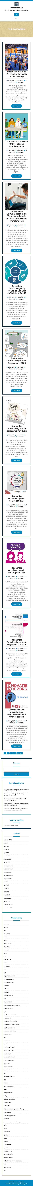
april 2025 (6, 891)
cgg (5, 972)
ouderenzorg (7, 1112)
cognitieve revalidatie (9, 976)
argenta (6, 927)
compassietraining (9, 982)
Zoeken (16, 763)
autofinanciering (8, 943)
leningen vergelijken (9, 1099)
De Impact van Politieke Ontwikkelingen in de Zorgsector (17, 143)
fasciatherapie (8, 1002)
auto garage (7, 933)
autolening (6, 946)
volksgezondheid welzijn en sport (13, 1161)
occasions (6, 1105)
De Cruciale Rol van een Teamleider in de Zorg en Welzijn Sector (15, 799)
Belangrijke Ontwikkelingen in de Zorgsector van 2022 (17, 428)
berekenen (7, 966)
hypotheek (7, 1063)
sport (5, 1138)
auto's (5, 940)
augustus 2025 (8, 878)
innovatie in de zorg (9, 1076)
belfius (5, 963)
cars (5, 969)
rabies (5, 1125)
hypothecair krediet (9, 1047)
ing (4, 1073)
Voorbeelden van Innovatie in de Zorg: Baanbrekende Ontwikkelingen (16, 713)
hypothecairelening (9, 1060)
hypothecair (7, 1044)
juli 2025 (6, 882)
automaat (6, 950)
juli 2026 (6, 843)
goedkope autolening (9, 1028)
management (7, 1102)
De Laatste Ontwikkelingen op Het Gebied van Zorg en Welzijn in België (16, 289)
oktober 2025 (7, 872)
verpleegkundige (8, 1154)
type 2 (5, 1148)
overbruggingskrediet (10, 1115)
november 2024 (8, 908)
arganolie (6, 924)
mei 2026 (6, 849)
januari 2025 (7, 901)
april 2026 (6, 853)
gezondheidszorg (8, 1008)
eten (5, 998)
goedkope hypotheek (10, 1031)
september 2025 (8, 875)
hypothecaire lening (9, 1057)
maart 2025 (7, 895)
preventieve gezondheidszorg (12, 1122)
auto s (5, 937)
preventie (6, 1118)
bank (5, 956)
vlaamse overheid (8, 1157)
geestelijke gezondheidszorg (12, 1005)
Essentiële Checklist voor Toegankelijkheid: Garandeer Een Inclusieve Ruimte (16, 809)
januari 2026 (7, 862)
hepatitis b (6, 1041)
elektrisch (6, 992)
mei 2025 (6, 888)
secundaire (7, 1131)
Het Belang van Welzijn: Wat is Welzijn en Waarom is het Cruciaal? (15, 794)
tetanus (6, 1141)
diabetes (6, 989)
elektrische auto (8, 995)
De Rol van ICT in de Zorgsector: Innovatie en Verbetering (17, 74)
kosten (6, 1083)
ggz (5, 1011)
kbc (5, 1079)
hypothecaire (7, 1053)
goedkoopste (7, 1018)
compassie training (9, 979)
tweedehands (7, 1144)
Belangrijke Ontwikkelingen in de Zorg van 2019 (16, 570)
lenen (5, 1089)
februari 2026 (7, 859)
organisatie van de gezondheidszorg (14, 1109)
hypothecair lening (9, 1050)
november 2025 (8, 869)
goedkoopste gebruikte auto (11, 1024)
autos (5, 953)
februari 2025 (7, 898)
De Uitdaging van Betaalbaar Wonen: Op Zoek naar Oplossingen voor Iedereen (16, 789)
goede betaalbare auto (10, 1015)
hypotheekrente (8, 1066)
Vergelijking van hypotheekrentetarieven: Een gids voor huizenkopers (16, 804)
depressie (6, 985)
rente (5, 1128)
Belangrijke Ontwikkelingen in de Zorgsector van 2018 (16, 642)
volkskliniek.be (16, 8)
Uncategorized (8, 1151)
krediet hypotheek (9, 1086)
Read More (17, 106)
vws (5, 1164)
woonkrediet (7, 1167)
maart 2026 (7, 856)
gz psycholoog (8, 1034)
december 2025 (8, 865)
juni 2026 (6, 846)
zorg (5, 1170)
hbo (5, 1037)
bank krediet (7, 959)
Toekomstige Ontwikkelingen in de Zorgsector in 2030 (16, 360)
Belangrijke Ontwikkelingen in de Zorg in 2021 (16, 498)
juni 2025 (6, 885)
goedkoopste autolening (10, 1021)
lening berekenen (8, 1092)
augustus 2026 (8, 840)
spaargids (6, 1135)
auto (5, 930)
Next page (19, 753)
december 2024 (8, 904)
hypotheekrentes (8, 1070)
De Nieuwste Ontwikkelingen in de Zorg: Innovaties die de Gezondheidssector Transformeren (16, 216)
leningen (6, 1096)
